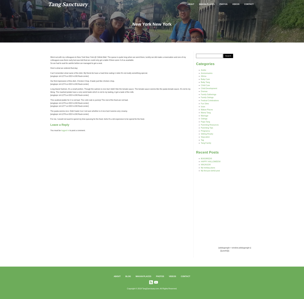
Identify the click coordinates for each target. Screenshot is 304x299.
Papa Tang (205, 122)
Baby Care (205, 79)
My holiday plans (208, 168)
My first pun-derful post (210, 171)
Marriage (204, 116)
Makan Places (207, 4)
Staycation (205, 137)
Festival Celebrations (210, 101)
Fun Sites (205, 104)
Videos (236, 4)
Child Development (209, 88)
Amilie (203, 70)
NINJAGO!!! (206, 165)
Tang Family (206, 143)
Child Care (205, 85)
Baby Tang (205, 82)
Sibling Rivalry (207, 134)
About (190, 4)
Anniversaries (206, 73)
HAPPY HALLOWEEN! (211, 162)
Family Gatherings (208, 94)
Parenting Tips (207, 128)
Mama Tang (206, 113)
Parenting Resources (210, 125)
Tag (202, 140)
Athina (203, 76)
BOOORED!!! (206, 159)
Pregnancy (205, 131)
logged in (65, 130)
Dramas (204, 91)
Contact (249, 4)
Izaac (203, 107)
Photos (223, 4)
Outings (204, 119)
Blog (128, 276)
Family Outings (207, 97)
